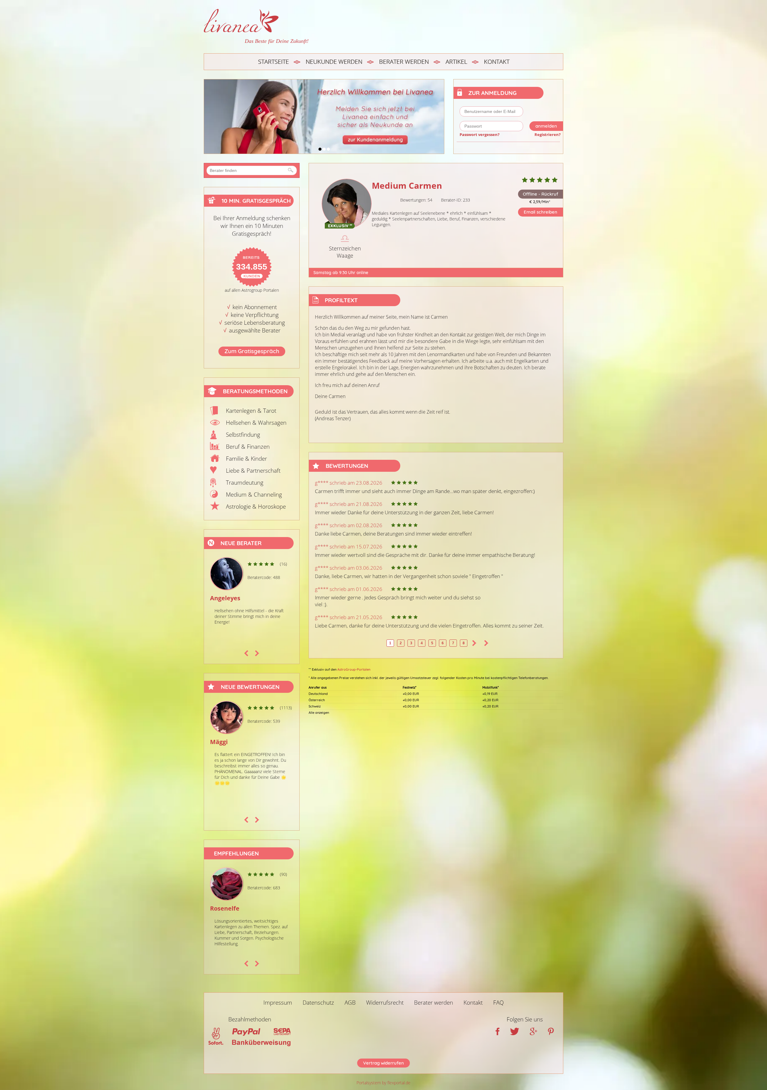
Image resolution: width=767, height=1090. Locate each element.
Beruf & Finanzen (248, 446)
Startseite (273, 62)
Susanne (222, 598)
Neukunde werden (334, 62)
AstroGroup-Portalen (353, 669)
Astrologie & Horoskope (256, 506)
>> (486, 643)
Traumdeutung (244, 482)
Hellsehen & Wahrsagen (256, 423)
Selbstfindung (243, 435)
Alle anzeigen (319, 712)
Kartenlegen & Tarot (251, 411)
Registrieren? (548, 134)
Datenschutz (318, 1002)
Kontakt (496, 62)
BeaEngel (223, 742)
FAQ (498, 1002)
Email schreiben (540, 212)
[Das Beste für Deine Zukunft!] (256, 20)
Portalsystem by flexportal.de (383, 1083)
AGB (350, 1002)
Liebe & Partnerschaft (253, 470)
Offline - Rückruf (540, 194)
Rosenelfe (224, 908)
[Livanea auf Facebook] (497, 1033)
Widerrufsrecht (385, 1002)
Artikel (456, 62)
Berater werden (404, 62)
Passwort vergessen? (479, 134)
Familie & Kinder (246, 458)
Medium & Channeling (254, 494)
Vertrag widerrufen (383, 1063)
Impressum (277, 1002)
